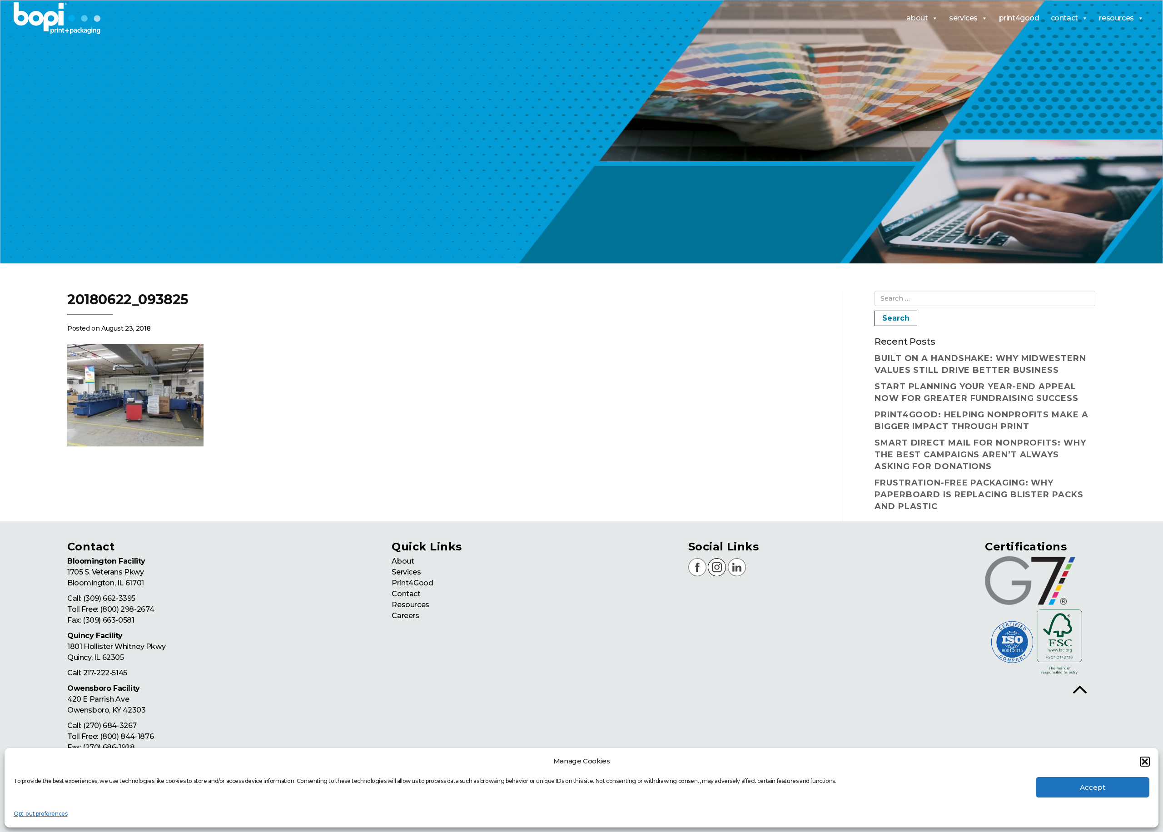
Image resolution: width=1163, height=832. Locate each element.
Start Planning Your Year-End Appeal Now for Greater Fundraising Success (977, 392)
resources (1116, 18)
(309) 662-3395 (109, 598)
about (917, 18)
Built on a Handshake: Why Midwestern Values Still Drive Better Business (980, 364)
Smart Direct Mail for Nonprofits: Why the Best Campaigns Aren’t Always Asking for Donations (980, 454)
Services (406, 572)
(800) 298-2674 (127, 609)
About (403, 561)
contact (1064, 18)
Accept (1092, 787)
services (963, 18)
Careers (405, 615)
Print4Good (412, 583)
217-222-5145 (105, 673)
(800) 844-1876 (127, 736)
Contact (406, 593)
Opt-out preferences (40, 813)
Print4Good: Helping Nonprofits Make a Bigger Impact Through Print (981, 420)
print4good (1019, 18)
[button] (1144, 761)
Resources (410, 604)
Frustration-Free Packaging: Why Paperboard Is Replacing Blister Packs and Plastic (979, 494)
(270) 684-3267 (110, 725)
